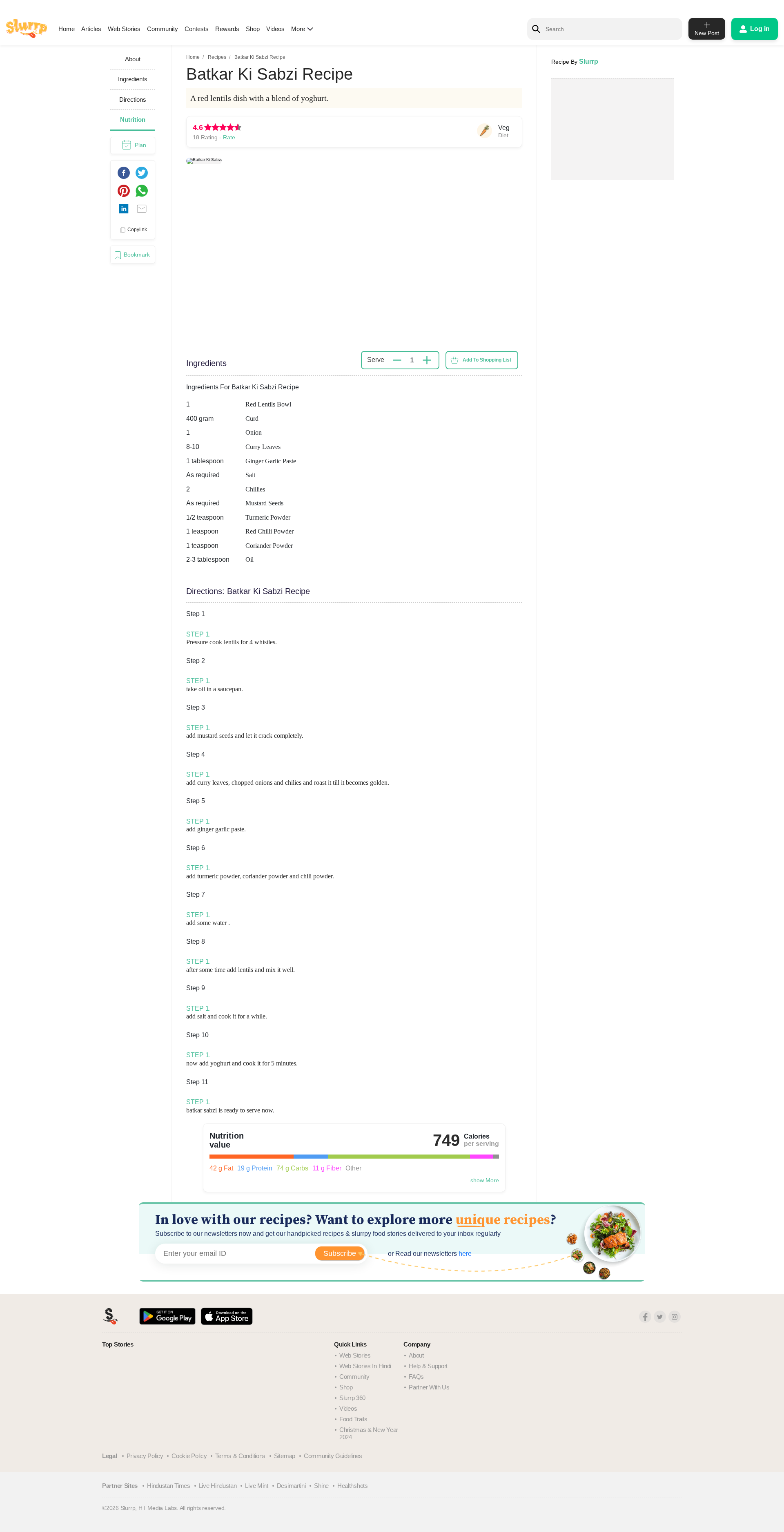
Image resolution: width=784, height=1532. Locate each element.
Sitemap (284, 1455)
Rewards (227, 28)
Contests (197, 28)
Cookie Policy (189, 1455)
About (416, 1355)
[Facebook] (645, 1317)
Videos (275, 28)
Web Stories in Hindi (365, 1365)
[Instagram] (674, 1317)
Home (66, 28)
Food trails (353, 1419)
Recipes (217, 57)
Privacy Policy (145, 1455)
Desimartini (291, 1485)
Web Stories (124, 28)
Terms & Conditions (240, 1455)
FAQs (416, 1376)
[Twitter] (660, 1317)
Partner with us (429, 1387)
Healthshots (352, 1485)
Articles (91, 28)
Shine (321, 1485)
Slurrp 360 (352, 1397)
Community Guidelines (333, 1455)
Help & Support (428, 1365)
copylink (137, 229)
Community (162, 28)
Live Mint (256, 1485)
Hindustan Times (168, 1485)
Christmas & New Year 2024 (368, 1433)
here (464, 1253)
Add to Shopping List (487, 360)
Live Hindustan (218, 1485)
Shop (253, 28)
